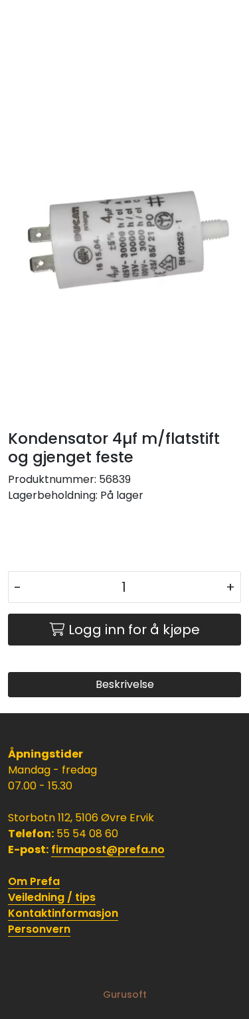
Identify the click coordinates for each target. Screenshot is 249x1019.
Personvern (39, 929)
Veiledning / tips (52, 897)
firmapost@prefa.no (108, 849)
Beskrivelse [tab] (125, 684)
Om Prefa (34, 881)
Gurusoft (125, 994)
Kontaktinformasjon (63, 913)
